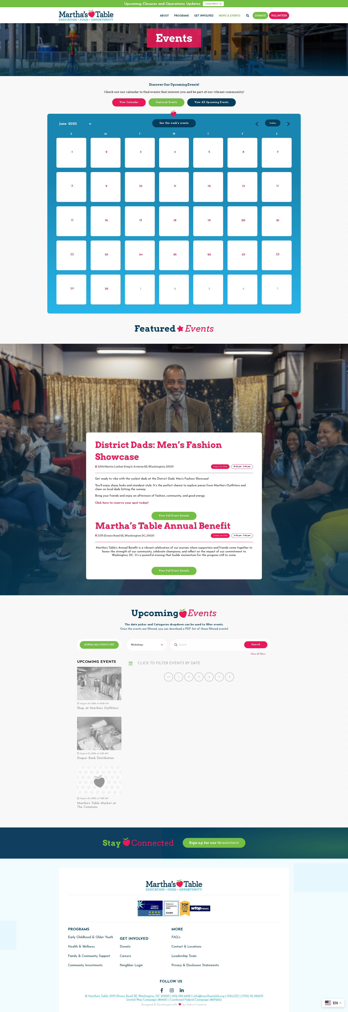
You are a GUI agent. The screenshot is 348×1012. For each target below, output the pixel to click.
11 (175, 186)
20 (243, 220)
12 (209, 186)
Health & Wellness (81, 946)
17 (140, 220)
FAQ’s (175, 937)
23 (106, 254)
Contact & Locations (186, 946)
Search (255, 644)
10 (140, 186)
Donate (125, 946)
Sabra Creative (196, 1004)
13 (243, 186)
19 (209, 220)
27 (243, 254)
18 (174, 220)
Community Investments (85, 965)
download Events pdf (99, 645)
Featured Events (166, 102)
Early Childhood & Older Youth (90, 937)
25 (175, 254)
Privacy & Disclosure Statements (195, 965)
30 (106, 288)
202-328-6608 (181, 996)
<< (168, 677)
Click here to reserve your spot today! (121, 502)
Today (272, 123)
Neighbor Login (131, 965)
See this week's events (174, 123)
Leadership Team (183, 956)
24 (140, 254)
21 (277, 220)
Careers (125, 956)
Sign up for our (214, 843)
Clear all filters (258, 654)
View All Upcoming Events (211, 102)
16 (106, 220)
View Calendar (128, 102)
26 (209, 254)
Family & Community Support (89, 956)
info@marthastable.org (208, 996)
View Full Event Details (174, 516)
